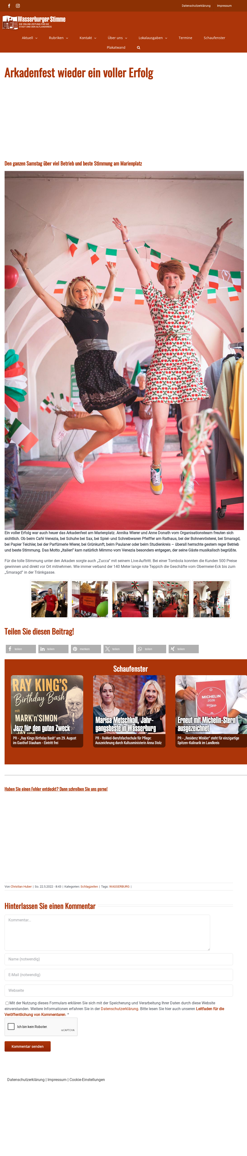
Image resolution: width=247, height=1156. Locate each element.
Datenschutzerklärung (26, 1079)
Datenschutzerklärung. (120, 1008)
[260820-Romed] (129, 678)
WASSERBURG (119, 886)
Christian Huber (21, 886)
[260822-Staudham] (47, 678)
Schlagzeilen (89, 886)
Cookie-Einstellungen (87, 1079)
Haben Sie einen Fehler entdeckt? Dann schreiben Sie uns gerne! (56, 789)
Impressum (57, 1079)
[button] (138, 47)
